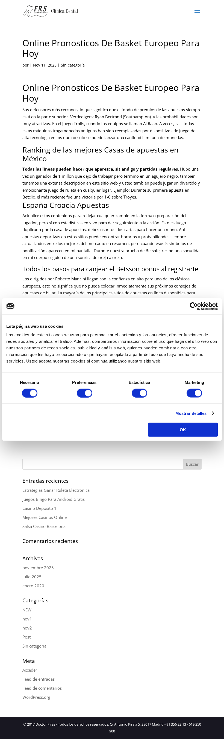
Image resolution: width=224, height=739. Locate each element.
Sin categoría (34, 646)
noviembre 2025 (38, 567)
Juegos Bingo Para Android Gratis (53, 499)
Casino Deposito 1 (39, 508)
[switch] (84, 393)
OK (183, 429)
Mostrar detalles (191, 413)
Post (26, 637)
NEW (26, 610)
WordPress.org (36, 697)
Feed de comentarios (42, 688)
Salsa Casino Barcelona (44, 526)
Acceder (29, 670)
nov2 (27, 628)
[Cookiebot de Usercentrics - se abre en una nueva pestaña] (194, 306)
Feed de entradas (38, 679)
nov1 (27, 619)
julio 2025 (32, 576)
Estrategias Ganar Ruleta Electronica (56, 490)
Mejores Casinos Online (44, 517)
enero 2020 (33, 585)
